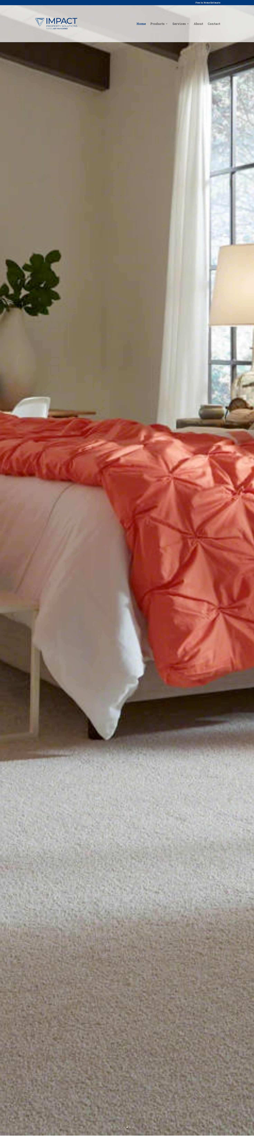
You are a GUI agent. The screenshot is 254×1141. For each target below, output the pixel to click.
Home (141, 24)
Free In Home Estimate (207, 3)
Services (179, 24)
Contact (214, 24)
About (198, 24)
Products (157, 24)
